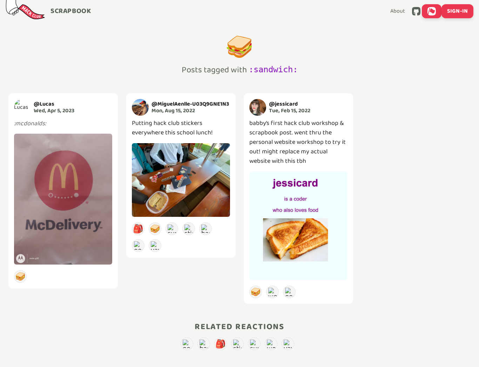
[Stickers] (188, 228)
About (397, 11)
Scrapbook (70, 11)
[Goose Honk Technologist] (138, 245)
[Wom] (272, 292)
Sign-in (457, 11)
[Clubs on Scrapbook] (431, 11)
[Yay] (155, 245)
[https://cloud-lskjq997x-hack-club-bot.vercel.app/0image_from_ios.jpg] (181, 180)
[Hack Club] (25, 11)
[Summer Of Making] (172, 228)
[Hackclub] (205, 228)
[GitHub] (416, 11)
